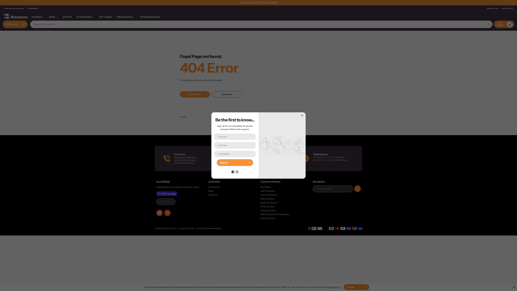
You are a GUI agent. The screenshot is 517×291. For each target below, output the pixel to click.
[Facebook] (233, 171)
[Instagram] (237, 171)
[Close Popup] (302, 115)
